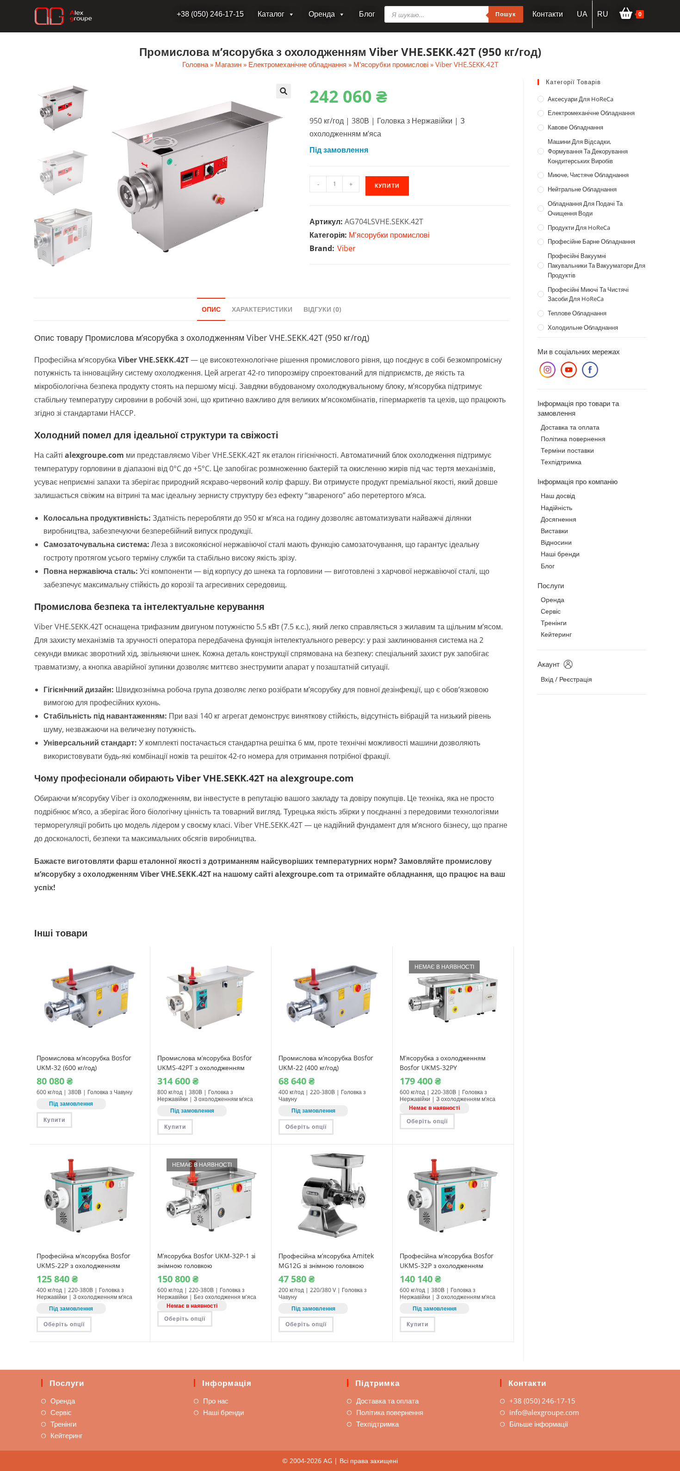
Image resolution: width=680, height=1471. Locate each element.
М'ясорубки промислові (390, 64)
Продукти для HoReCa (579, 227)
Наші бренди (560, 553)
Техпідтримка (561, 461)
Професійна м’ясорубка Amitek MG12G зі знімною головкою (326, 1260)
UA (582, 14)
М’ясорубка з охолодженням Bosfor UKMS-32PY (443, 1062)
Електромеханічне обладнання (297, 64)
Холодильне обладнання (583, 327)
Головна (195, 64)
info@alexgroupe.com (544, 1412)
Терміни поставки (567, 450)
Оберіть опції (306, 1127)
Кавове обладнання (575, 127)
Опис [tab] (211, 309)
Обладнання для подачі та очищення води (585, 208)
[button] (283, 91)
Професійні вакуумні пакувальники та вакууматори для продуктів (596, 265)
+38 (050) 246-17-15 (542, 1400)
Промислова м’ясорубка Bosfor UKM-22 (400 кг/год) (325, 1062)
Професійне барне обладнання (591, 241)
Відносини (556, 542)
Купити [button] (54, 1120)
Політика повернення (573, 438)
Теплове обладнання (577, 313)
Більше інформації (538, 1423)
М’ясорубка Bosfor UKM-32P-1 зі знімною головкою (206, 1260)
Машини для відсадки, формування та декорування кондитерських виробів (588, 151)
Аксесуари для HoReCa (580, 99)
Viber (346, 248)
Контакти (547, 14)
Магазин (228, 64)
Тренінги (554, 622)
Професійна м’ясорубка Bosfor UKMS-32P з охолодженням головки (447, 1265)
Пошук (505, 14)
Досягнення (558, 519)
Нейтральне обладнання (582, 189)
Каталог (271, 14)
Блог (367, 14)
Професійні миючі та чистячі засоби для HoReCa (588, 294)
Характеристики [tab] (262, 309)
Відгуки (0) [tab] (322, 309)
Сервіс (551, 611)
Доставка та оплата (570, 427)
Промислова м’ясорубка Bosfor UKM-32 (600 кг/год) (84, 1062)
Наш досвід (558, 495)
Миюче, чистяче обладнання (588, 175)
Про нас (216, 1400)
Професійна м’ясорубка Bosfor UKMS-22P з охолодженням (83, 1260)
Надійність (556, 507)
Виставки (554, 530)
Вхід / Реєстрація (566, 679)
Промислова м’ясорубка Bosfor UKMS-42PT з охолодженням (204, 1062)
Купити (387, 186)
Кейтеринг (556, 634)
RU (602, 14)
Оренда (322, 14)
